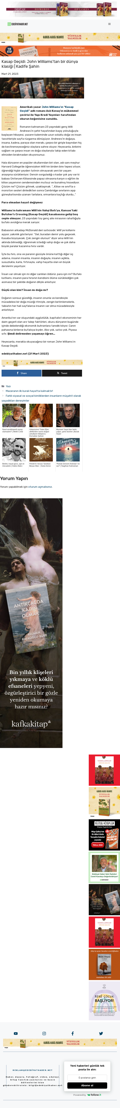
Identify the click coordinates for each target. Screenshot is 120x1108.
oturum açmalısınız (40, 486)
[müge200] (104, 849)
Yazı (8, 386)
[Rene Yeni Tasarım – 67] (104, 1019)
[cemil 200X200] (104, 882)
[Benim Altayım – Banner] (104, 979)
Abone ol (87, 1085)
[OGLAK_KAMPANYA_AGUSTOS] (104, 784)
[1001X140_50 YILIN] (61, 16)
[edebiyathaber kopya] (60, 55)
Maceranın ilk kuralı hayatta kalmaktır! (29, 390)
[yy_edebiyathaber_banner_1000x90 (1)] (42, 366)
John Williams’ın (52, 106)
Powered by (79, 1095)
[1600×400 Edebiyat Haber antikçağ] (42, 97)
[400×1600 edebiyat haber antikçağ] (31, 747)
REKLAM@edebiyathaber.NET (33, 1070)
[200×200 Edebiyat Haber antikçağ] (104, 914)
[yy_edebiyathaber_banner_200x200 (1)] (104, 817)
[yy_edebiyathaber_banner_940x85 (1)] (60, 42)
